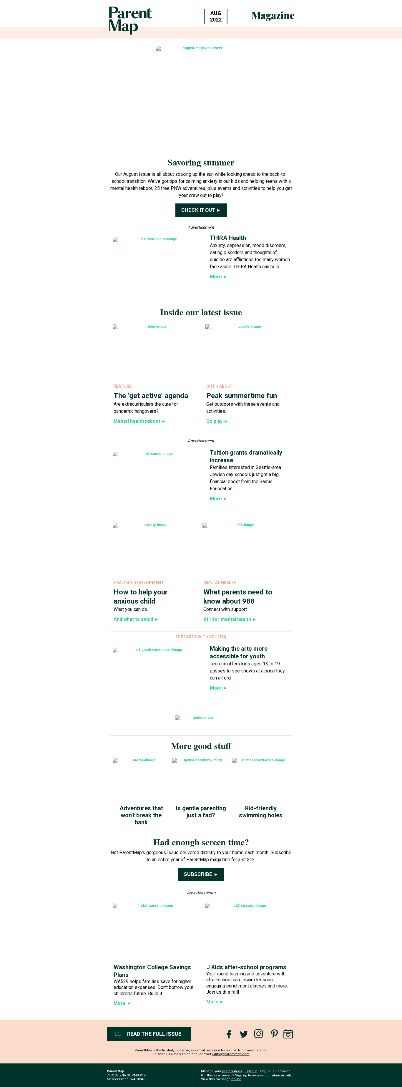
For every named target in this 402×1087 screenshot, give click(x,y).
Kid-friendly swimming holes (261, 812)
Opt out (251, 1071)
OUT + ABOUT (219, 386)
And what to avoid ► (136, 619)
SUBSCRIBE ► (201, 874)
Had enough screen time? (201, 841)
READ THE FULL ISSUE (154, 1034)
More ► (123, 1003)
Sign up (241, 1075)
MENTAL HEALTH (220, 582)
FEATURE (123, 386)
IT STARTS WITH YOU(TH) (201, 636)
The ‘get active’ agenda (151, 396)
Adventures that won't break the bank (141, 815)
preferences (232, 1071)
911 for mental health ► (230, 619)
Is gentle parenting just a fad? (201, 812)
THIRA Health (228, 237)
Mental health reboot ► (140, 421)
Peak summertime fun (241, 396)
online (236, 1079)
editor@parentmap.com (231, 1054)
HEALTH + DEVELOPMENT (139, 582)
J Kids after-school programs (246, 967)
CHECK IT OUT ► (201, 210)
